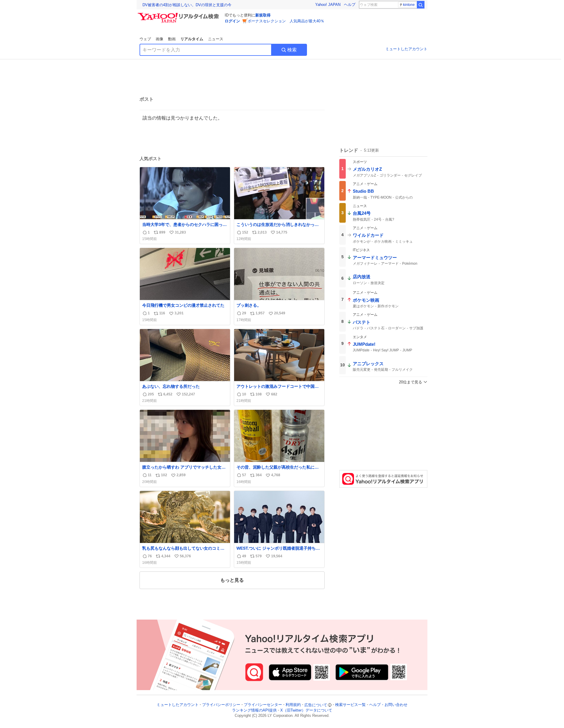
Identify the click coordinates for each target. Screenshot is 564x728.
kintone (409, 5)
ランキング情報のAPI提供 (254, 710)
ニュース (215, 39)
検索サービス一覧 (350, 705)
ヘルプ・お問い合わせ (388, 705)
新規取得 (263, 15)
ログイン (232, 21)
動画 (172, 39)
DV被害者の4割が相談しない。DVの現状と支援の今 (186, 5)
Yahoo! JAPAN (327, 4)
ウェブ (145, 39)
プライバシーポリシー (221, 705)
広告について (315, 705)
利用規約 (293, 705)
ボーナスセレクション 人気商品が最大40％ (286, 21)
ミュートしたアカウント (406, 49)
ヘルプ (349, 4)
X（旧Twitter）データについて (306, 710)
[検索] (420, 5)
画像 (159, 39)
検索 (292, 49)
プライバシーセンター (263, 705)
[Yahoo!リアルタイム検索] (179, 14)
